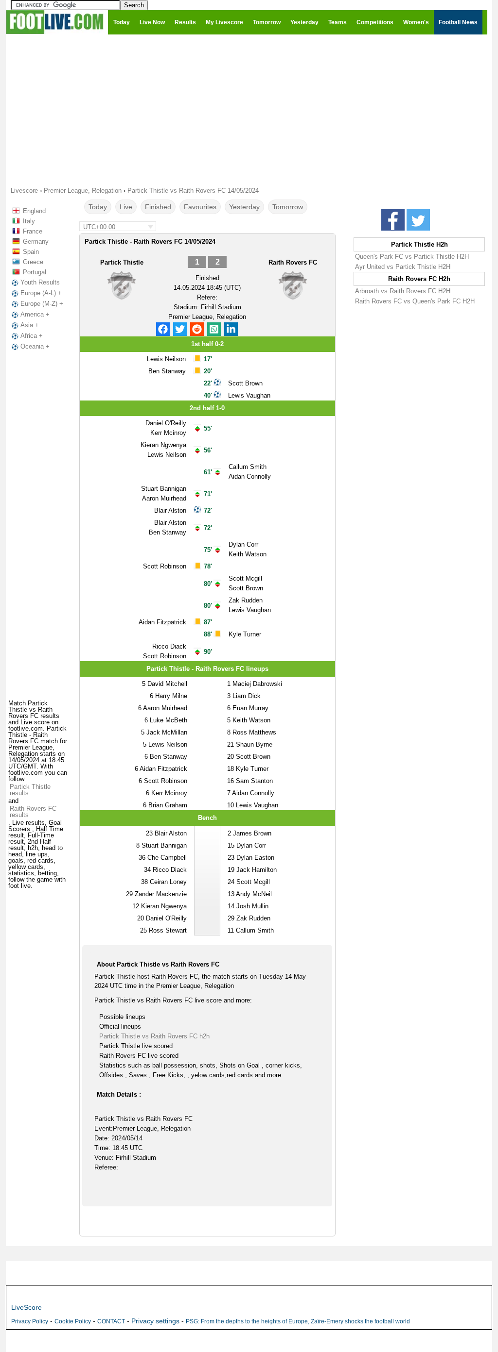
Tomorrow (287, 207)
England (34, 211)
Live (126, 207)
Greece (33, 262)
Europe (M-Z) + (41, 303)
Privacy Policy (29, 1321)
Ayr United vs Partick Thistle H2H (402, 266)
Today (98, 207)
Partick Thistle (121, 262)
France (32, 231)
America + (35, 314)
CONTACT (111, 1321)
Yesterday (244, 207)
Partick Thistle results (30, 790)
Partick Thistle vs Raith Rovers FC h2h (154, 1036)
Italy (29, 221)
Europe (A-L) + (41, 293)
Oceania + (35, 346)
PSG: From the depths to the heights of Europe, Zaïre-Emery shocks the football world (298, 1321)
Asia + (29, 325)
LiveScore (26, 1307)
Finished (158, 207)
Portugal (34, 272)
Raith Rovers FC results (33, 811)
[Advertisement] (249, 110)
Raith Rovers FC (292, 262)
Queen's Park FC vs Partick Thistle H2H (412, 256)
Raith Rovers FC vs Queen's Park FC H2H (415, 301)
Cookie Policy (72, 1321)
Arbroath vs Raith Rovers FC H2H (402, 291)
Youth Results (40, 282)
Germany (36, 241)
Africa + (31, 335)
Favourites (200, 207)
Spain (31, 251)
